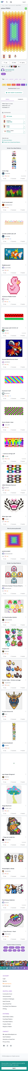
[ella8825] (3, 745)
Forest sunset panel (7, 202)
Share (15, 62)
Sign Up (5, 981)
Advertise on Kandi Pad (9, 1039)
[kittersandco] (3, 840)
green (20, 79)
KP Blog (5, 1009)
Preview (10, 131)
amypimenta (8, 682)
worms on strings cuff (9, 453)
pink (19, 950)
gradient (16, 79)
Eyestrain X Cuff (6, 391)
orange (24, 79)
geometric (11, 79)
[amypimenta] (3, 683)
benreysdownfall (12, 5)
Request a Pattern (7, 1026)
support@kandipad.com (10, 1034)
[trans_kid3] (3, 425)
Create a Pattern (7, 1024)
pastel (14, 950)
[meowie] (3, 519)
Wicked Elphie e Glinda (8, 868)
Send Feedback (7, 1037)
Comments (20, 99)
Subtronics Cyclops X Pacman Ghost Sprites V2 (13, 586)
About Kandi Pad (7, 1004)
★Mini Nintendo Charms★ (9, 485)
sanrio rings (5, 171)
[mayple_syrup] (3, 808)
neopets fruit (5, 648)
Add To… (23, 62)
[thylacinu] (3, 651)
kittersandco (8, 839)
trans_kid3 (7, 424)
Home (3, 5)
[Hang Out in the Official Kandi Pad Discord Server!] (4, 1045)
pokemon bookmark (7, 743)
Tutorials (11, 2)
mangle (6, 456)
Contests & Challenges (8, 999)
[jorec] (3, 714)
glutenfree (7, 393)
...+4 (14, 80)
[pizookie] (3, 331)
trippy (23, 950)
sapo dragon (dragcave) (8, 774)
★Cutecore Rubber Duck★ (9, 296)
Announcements (7, 996)
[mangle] (3, 456)
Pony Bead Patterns (8, 1021)
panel (10, 950)
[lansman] (3, 903)
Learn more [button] (15, 1065)
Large (8, 126)
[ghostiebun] (3, 362)
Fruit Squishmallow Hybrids (9, 617)
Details (7, 99)
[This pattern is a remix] (2, 453)
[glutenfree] (3, 393)
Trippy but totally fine (9, 837)
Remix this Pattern (8, 140)
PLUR (14, 968)
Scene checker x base (7, 422)
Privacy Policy (6, 1042)
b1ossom (7, 299)
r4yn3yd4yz (7, 173)
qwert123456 (8, 267)
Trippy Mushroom (6, 806)
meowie (6, 519)
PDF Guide (9, 116)
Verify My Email (6, 986)
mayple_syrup (8, 808)
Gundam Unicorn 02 (7, 711)
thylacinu (7, 651)
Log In (24, 2)
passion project (6, 551)
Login (4, 978)
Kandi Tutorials (6, 1001)
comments (23, 175)
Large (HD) (9, 121)
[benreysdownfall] (2, 70)
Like (6, 62)
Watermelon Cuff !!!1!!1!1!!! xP (10, 328)
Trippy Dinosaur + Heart (9, 931)
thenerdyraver (8, 588)
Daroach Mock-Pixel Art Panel (10, 359)
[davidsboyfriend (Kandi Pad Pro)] (3, 205)
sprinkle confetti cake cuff (9, 233)
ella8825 (7, 745)
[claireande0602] (3, 620)
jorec (6, 714)
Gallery (6, 5)
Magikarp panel (6, 265)
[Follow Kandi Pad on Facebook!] (7, 1045)
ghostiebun (7, 362)
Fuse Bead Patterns (7, 1019)
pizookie (7, 330)
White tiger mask (6, 516)
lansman (7, 902)
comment (24, 333)
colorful (6, 79)
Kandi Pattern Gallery (8, 1016)
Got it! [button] (14, 1068)
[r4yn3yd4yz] (3, 173)
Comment (14, 178)
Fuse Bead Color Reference (9, 1006)
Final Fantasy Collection (8, 900)
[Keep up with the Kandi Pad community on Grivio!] (11, 1045)
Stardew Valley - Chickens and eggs (11, 680)
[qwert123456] (3, 268)
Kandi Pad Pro (7, 983)
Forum (7, 2)
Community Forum (7, 994)
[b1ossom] (3, 299)
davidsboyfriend (8, 204)
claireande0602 (8, 619)
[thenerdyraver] (3, 588)
